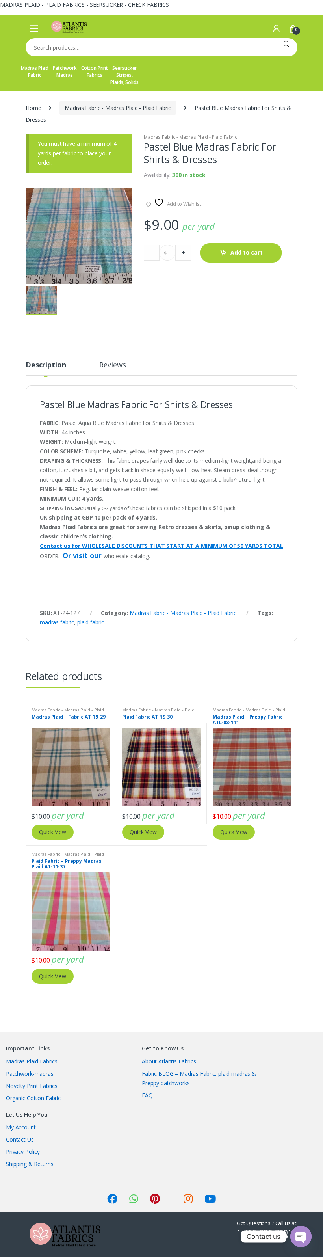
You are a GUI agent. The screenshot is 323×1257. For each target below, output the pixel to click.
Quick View (52, 832)
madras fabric (57, 622)
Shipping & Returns (29, 1164)
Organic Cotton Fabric (33, 1098)
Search (286, 47)
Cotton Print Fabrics (94, 71)
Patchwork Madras (65, 71)
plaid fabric (90, 622)
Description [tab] (46, 365)
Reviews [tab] (112, 365)
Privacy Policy (23, 1151)
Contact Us (20, 1139)
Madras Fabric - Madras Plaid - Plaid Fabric (118, 108)
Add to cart (246, 252)
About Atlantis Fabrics (169, 1061)
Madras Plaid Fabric (34, 71)
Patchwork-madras (30, 1073)
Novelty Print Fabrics (32, 1085)
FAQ (147, 1095)
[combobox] (150, 47)
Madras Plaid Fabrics (32, 1061)
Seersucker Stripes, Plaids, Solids (124, 75)
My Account (21, 1127)
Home (33, 108)
